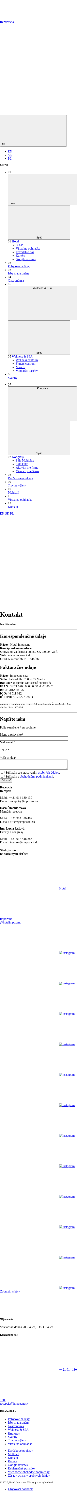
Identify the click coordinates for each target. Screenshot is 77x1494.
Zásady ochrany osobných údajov (29, 1475)
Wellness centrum (27, 360)
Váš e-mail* (7, 742)
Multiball (13, 492)
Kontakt (13, 506)
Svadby (12, 377)
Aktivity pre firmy (27, 467)
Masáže (20, 367)
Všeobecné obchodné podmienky (29, 1472)
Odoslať (6, 780)
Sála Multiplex (25, 460)
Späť (39, 237)
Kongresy (18, 457)
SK (4, 144)
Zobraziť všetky (10, 1291)
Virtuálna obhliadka (28, 248)
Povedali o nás (25, 252)
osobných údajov (48, 772)
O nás (19, 245)
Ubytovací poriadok (20, 1489)
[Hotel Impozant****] (12, 18)
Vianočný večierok (27, 471)
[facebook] (29, 52)
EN (10, 151)
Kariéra (20, 255)
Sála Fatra (22, 464)
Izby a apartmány (18, 273)
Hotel (15, 241)
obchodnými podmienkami (36, 776)
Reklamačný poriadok (21, 1468)
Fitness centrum (25, 363)
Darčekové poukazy (20, 478)
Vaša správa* (8, 757)
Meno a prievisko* (11, 734)
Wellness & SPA (22, 356)
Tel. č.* (4, 750)
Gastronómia (16, 280)
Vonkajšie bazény (27, 370)
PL (10, 158)
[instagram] (29, 82)
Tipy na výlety (17, 485)
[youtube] (29, 113)
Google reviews (26, 259)
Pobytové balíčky (19, 266)
